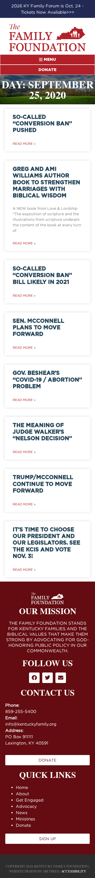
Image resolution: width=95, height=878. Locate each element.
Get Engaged (30, 800)
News (21, 812)
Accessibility (73, 871)
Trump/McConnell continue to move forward (43, 484)
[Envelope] (60, 677)
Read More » (24, 143)
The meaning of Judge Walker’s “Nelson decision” (42, 432)
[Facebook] (34, 677)
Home (22, 787)
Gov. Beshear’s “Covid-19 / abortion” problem (47, 379)
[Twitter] (47, 677)
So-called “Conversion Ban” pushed (42, 123)
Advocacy (26, 806)
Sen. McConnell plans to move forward (38, 327)
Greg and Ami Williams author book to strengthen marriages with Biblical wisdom (46, 182)
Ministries (25, 819)
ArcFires (51, 871)
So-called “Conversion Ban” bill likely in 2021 (42, 275)
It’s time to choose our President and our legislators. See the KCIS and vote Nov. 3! (46, 543)
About (22, 793)
